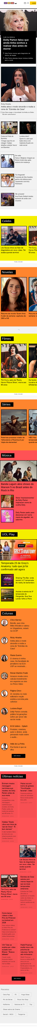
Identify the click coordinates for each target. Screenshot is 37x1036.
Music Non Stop (22, 999)
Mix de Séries (7, 999)
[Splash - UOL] (9, 3)
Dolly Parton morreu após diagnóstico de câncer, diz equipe (17, 54)
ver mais (17, 756)
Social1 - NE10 (8, 1014)
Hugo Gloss (25, 994)
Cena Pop (6, 994)
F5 (15, 994)
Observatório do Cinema (11, 1009)
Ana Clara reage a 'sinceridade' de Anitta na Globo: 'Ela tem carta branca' (18, 113)
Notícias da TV (20, 1004)
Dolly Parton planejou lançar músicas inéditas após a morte (19, 59)
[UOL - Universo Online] (16, 3)
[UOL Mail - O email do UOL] (25, 3)
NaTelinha (6, 1004)
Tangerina (21, 1014)
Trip (31, 1004)
